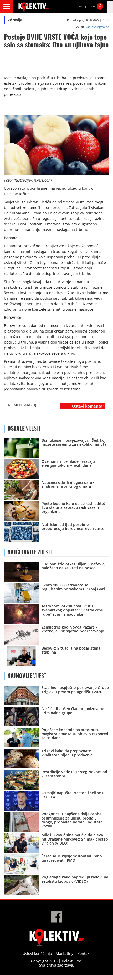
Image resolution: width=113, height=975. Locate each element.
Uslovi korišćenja (37, 953)
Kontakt (84, 953)
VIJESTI (29, 552)
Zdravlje (15, 19)
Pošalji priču (86, 6)
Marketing (65, 953)
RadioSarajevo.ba (97, 27)
